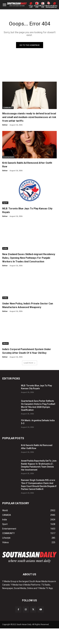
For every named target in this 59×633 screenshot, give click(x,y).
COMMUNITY (8, 108)
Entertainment (8, 157)
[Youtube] (41, 609)
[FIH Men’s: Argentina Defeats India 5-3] (10, 424)
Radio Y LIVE (42, 6)
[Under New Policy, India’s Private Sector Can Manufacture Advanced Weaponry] (29, 285)
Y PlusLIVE (31, 6)
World (5, 343)
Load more (28, 362)
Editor (5, 125)
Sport (5, 203)
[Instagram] (26, 609)
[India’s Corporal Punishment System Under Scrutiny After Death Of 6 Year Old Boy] (29, 331)
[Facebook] (18, 609)
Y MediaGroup (54, 6)
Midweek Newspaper (49, 6)
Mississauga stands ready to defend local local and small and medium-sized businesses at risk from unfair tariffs (29, 117)
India (5, 248)
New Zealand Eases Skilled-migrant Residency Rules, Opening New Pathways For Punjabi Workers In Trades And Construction (28, 258)
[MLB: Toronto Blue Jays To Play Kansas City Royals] (29, 190)
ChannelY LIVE (37, 6)
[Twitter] (33, 609)
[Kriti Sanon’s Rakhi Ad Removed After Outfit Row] (29, 144)
